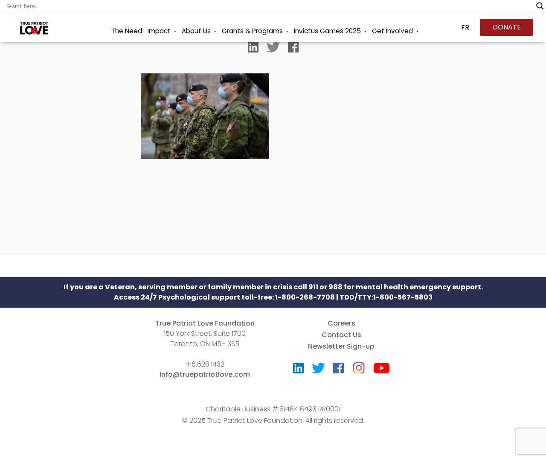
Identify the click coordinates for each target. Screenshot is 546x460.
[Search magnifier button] (540, 6)
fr (465, 27)
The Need (126, 30)
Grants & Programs (252, 30)
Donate (507, 27)
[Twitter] (273, 49)
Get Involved (392, 30)
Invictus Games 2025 (327, 30)
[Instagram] (359, 365)
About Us (196, 30)
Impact (159, 30)
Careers (341, 323)
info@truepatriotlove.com (205, 374)
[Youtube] (381, 370)
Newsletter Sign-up (341, 346)
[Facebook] (293, 49)
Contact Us (341, 335)
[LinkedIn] (253, 49)
